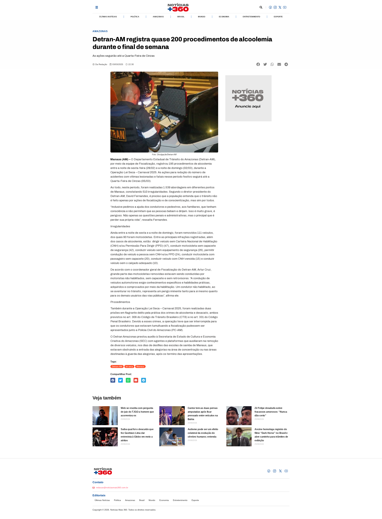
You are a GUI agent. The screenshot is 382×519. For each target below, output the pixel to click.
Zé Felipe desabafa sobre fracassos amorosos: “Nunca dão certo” (271, 412)
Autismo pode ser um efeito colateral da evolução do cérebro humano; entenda (203, 433)
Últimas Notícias (108, 17)
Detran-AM (117, 366)
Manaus (140, 366)
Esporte (278, 17)
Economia (224, 17)
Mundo (201, 17)
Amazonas (158, 17)
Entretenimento (251, 17)
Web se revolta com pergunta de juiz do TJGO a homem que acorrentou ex (137, 412)
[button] (96, 7)
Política (135, 17)
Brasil (180, 17)
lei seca (129, 366)
